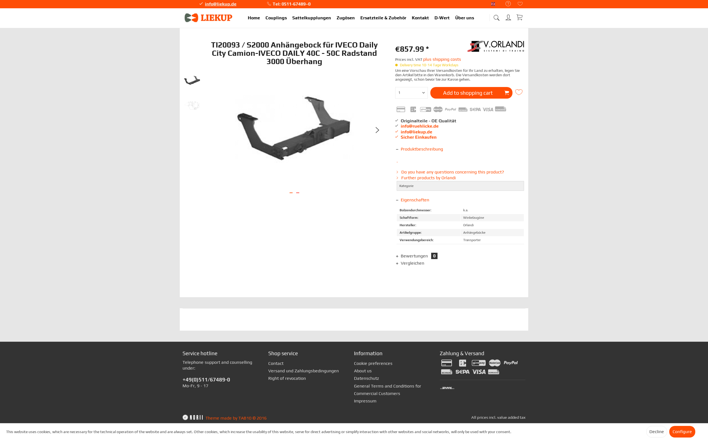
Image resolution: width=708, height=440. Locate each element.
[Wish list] (520, 4)
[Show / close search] (496, 15)
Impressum (365, 401)
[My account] (508, 16)
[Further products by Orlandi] (496, 49)
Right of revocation (287, 378)
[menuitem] (505, 4)
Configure (682, 431)
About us (363, 370)
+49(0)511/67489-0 (206, 379)
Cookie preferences (373, 363)
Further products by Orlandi (428, 177)
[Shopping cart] (519, 17)
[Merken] (519, 92)
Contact (275, 363)
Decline (656, 431)
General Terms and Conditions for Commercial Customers (387, 389)
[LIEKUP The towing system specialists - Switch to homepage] (209, 18)
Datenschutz (366, 378)
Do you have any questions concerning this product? (452, 172)
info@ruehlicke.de (420, 126)
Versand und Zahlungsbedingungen (303, 370)
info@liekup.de (220, 4)
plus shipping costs (442, 59)
